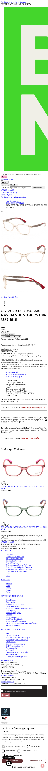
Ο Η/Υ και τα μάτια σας (14, 646)
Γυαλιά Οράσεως (12, 563)
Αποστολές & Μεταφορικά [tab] (16, 374)
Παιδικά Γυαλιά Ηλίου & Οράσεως (19, 569)
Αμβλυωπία (10, 650)
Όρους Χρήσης (21, 691)
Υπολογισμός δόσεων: (9, 349)
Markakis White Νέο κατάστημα (18, 638)
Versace (8, 590)
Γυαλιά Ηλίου (11, 555)
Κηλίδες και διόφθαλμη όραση (17, 657)
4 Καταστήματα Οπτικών (15, 604)
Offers (8, 573)
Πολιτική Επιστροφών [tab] (14, 377)
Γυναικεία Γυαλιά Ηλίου (15, 557)
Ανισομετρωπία (11, 654)
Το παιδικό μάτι (11, 648)
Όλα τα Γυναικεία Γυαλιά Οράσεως (19, 567)
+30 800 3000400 (7, 542)
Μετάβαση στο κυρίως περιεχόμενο (14, 197)
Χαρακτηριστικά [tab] (12, 372)
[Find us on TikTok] (6, 705)
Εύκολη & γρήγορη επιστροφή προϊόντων (21, 623)
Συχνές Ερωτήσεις (12, 606)
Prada (8, 592)
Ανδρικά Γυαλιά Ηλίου (14, 559)
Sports (8, 576)
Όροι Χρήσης (11, 611)
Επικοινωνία (10, 602)
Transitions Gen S (12, 635)
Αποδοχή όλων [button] (12, 761)
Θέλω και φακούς (8, 334)
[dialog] (24, 748)
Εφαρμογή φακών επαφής (15, 644)
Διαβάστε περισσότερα (32, 742)
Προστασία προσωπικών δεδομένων (19, 608)
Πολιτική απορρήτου (13, 613)
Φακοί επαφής (11, 642)
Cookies (9, 615)
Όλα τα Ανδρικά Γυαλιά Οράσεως (18, 565)
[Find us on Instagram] (6, 703)
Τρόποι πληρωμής (12, 617)
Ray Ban (9, 584)
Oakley (8, 588)
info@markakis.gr (7, 682)
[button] (4, 297)
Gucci (8, 586)
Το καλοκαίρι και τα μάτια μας (17, 640)
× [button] (45, 727)
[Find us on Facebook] (6, 700)
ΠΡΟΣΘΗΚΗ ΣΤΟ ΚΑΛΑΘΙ (11, 337)
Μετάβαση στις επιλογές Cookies (13, 2)
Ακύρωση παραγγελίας (14, 625)
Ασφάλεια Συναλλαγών (14, 619)
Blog (7, 633)
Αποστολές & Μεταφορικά (16, 621)
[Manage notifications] (42, 766)
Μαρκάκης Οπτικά (12, 201)
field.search (5, 188)
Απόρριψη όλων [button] (35, 761)
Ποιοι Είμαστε (11, 600)
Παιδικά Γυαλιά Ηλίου (14, 561)
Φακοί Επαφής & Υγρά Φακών (17, 571)
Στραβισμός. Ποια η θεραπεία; (17, 652)
